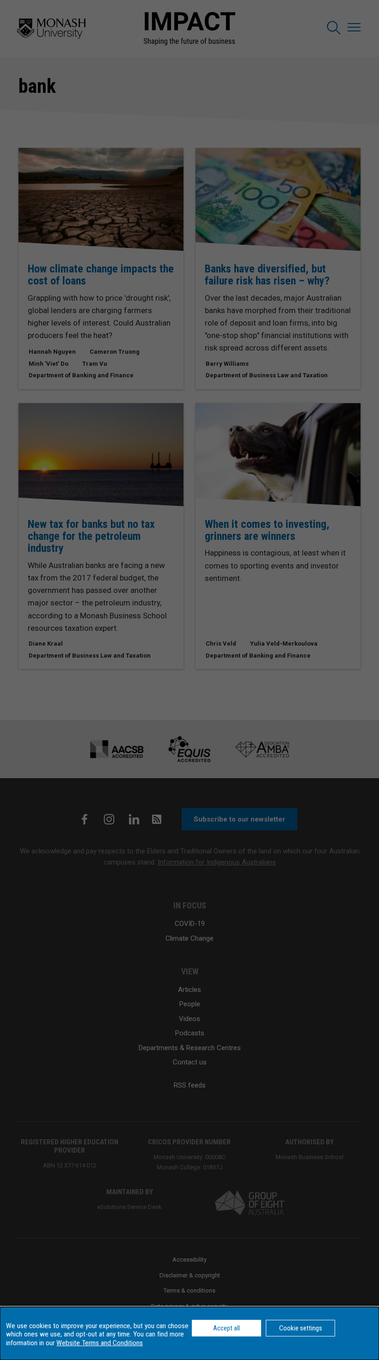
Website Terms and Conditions (99, 1343)
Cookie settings (300, 1328)
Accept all (226, 1328)
